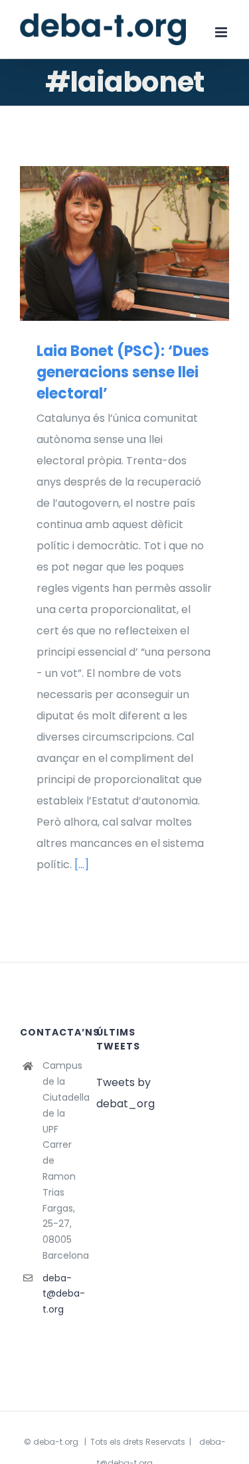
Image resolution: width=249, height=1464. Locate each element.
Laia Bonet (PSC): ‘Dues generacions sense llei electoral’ (105, 243)
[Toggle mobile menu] (222, 32)
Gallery (144, 243)
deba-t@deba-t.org (59, 1294)
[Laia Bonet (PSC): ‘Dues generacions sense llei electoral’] (124, 243)
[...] (81, 864)
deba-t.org (55, 1441)
